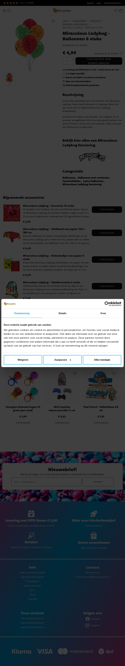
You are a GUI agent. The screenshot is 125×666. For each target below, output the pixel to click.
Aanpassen (60, 359)
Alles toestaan (102, 359)
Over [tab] (103, 313)
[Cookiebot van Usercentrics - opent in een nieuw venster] (107, 303)
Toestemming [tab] (21, 313)
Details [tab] (63, 313)
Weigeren (23, 359)
